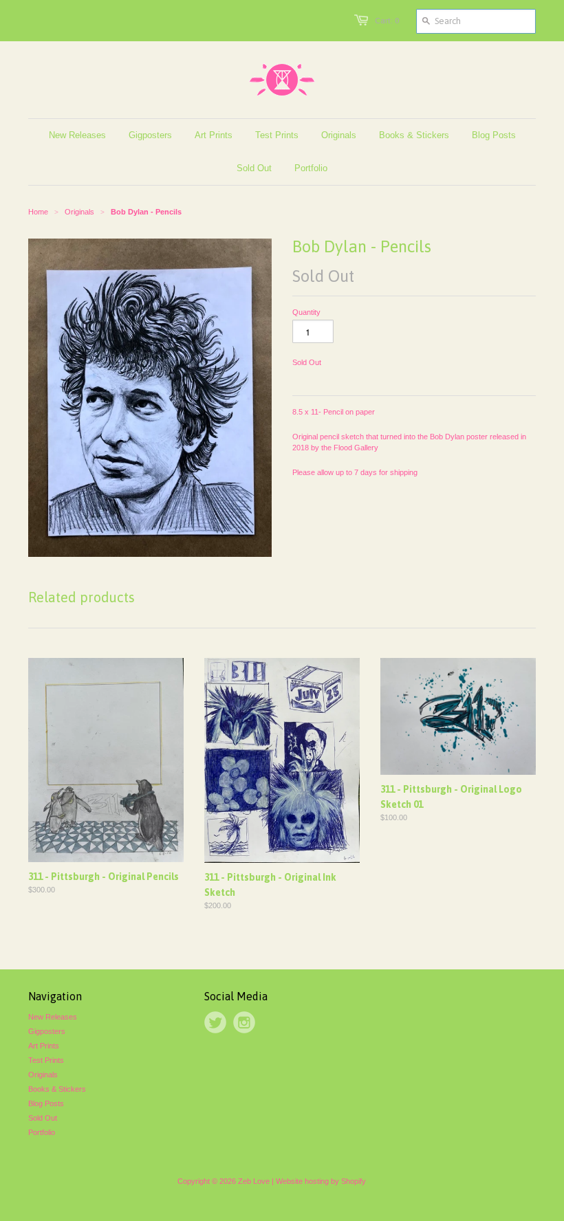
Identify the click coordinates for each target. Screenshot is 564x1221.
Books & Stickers (57, 1089)
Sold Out (42, 1118)
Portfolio (41, 1132)
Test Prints (46, 1060)
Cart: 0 (387, 20)
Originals (43, 1074)
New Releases (52, 1017)
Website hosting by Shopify (321, 1181)
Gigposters (46, 1031)
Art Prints (43, 1046)
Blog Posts (46, 1103)
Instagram (244, 1022)
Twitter (215, 1022)
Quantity (306, 312)
